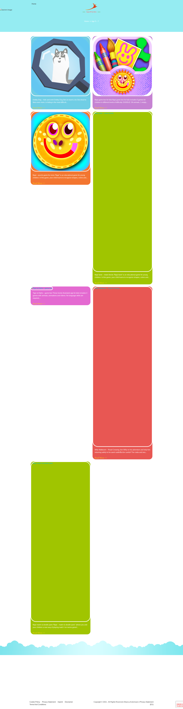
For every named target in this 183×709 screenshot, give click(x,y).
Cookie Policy (35, 702)
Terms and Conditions (38, 704)
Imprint (60, 702)
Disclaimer (69, 702)
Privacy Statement (49, 702)
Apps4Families (91, 12)
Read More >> (39, 108)
